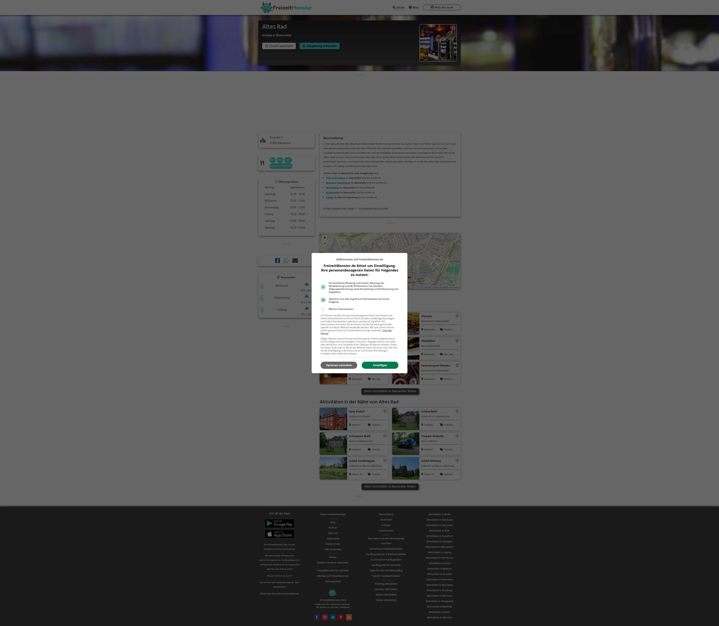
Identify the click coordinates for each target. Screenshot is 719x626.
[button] (359, 309)
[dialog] (359, 313)
